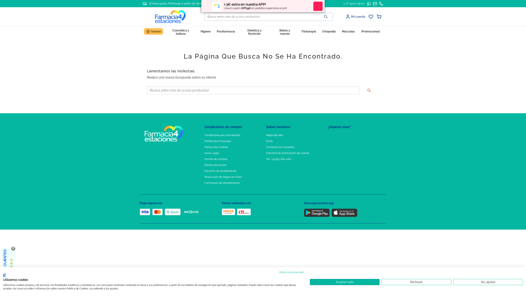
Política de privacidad (291, 272)
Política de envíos (215, 164)
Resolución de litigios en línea (223, 176)
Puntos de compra (215, 159)
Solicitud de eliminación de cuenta (287, 153)
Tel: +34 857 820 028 (278, 159)
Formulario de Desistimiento (222, 182)
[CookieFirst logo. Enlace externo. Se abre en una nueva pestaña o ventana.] (4, 275)
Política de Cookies (216, 147)
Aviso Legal (211, 153)
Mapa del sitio (274, 135)
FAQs (269, 141)
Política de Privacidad (217, 141)
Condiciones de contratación (222, 135)
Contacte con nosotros (280, 147)
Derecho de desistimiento (220, 170)
